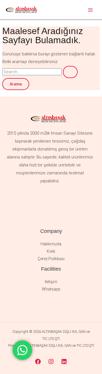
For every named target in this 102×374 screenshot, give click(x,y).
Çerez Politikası (51, 258)
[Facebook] (38, 361)
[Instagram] (51, 361)
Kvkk (51, 251)
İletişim (51, 281)
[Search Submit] (70, 72)
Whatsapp (51, 289)
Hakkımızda (51, 244)
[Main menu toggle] (90, 10)
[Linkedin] (64, 361)
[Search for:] (40, 71)
